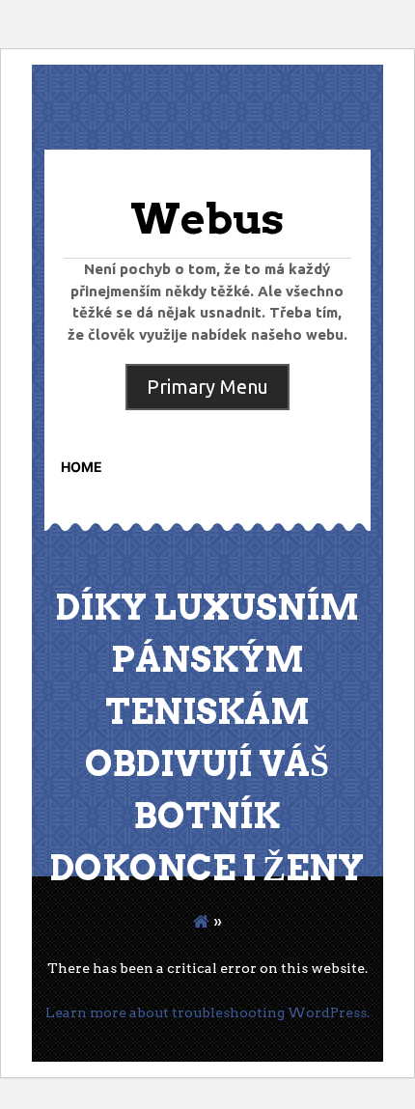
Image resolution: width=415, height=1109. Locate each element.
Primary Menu (207, 386)
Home (81, 466)
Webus (207, 218)
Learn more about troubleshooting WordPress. (207, 1012)
